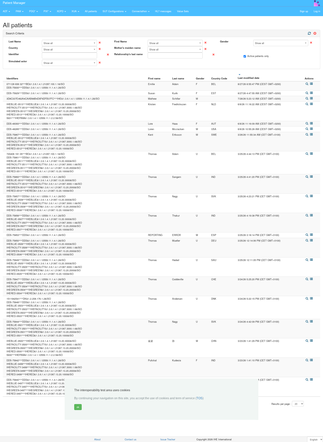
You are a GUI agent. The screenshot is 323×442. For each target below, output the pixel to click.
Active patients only (258, 56)
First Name (120, 41)
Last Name (15, 41)
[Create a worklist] (311, 84)
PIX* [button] (46, 11)
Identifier (14, 54)
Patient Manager (14, 2)
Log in (317, 11)
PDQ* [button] (32, 11)
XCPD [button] (60, 11)
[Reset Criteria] (314, 33)
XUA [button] (74, 11)
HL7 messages (163, 11)
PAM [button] (19, 11)
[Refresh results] (309, 33)
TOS (199, 398)
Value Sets (183, 11)
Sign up (304, 11)
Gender (224, 41)
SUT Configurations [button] (113, 11)
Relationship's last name (128, 54)
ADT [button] (5, 11)
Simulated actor (18, 61)
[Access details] (307, 84)
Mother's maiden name (127, 48)
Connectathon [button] (140, 11)
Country (13, 48)
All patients (91, 11)
